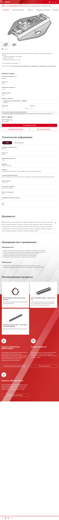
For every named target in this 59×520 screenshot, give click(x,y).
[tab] (6, 10)
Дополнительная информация (10, 63)
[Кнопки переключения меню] (2, 2)
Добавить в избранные (16, 129)
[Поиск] (55, 2)
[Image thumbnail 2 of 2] (14, 45)
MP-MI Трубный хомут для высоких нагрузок (14, 298)
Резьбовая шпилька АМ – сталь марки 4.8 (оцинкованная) (15, 325)
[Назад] (7, 2)
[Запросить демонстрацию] (5, 518)
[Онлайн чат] (8, 518)
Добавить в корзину (30, 125)
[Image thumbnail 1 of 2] (6, 45)
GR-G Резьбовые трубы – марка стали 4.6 (43, 298)
